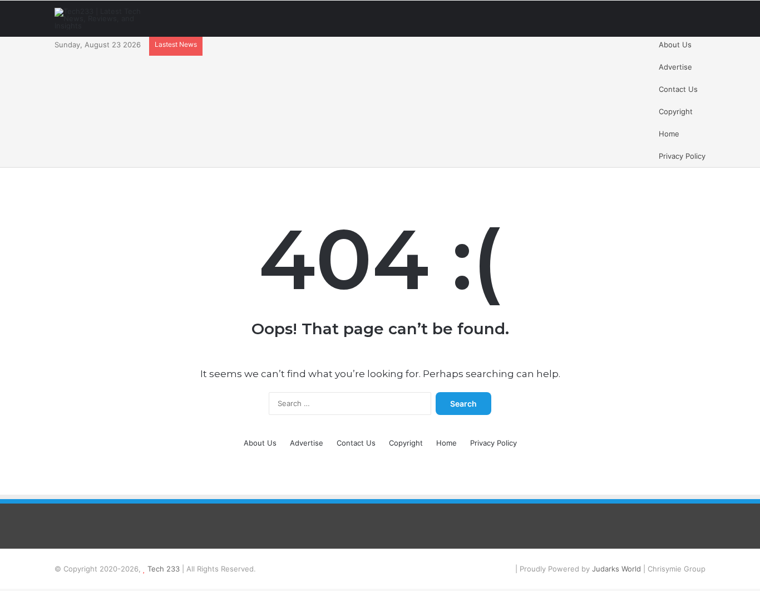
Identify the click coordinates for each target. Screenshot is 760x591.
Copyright (676, 111)
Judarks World (617, 568)
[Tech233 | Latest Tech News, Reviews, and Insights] (105, 19)
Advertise (675, 66)
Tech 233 (163, 568)
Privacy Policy (682, 156)
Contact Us (678, 89)
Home (669, 133)
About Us (675, 44)
